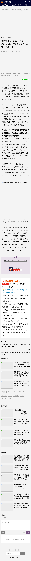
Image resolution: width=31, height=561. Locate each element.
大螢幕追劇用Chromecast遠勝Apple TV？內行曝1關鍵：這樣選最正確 (21, 412)
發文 (3, 107)
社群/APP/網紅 (23, 5)
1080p (9, 392)
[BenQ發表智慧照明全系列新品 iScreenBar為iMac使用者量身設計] (7, 497)
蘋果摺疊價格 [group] (16, 9)
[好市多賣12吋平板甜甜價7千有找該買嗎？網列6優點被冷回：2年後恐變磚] (7, 459)
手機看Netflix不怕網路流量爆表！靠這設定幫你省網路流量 (22, 432)
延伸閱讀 (4, 406)
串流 (22, 395)
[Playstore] (18, 550)
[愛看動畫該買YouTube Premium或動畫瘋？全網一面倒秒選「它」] (7, 443)
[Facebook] (9, 550)
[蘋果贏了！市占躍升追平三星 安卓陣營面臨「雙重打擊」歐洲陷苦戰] (7, 375)
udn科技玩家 (4, 37)
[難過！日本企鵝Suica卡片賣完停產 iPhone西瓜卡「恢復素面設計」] (7, 385)
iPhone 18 (4, 358)
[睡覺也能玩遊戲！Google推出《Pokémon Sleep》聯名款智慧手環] (7, 488)
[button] (27, 2)
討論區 (3, 515)
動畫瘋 (4, 395)
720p (15, 392)
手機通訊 (13, 5)
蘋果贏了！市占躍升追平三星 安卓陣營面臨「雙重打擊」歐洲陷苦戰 (21, 374)
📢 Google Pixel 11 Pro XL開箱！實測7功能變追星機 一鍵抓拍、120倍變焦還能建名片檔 (15, 298)
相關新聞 (4, 452)
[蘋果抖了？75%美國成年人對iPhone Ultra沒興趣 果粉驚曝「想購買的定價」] (7, 365)
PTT (10, 395)
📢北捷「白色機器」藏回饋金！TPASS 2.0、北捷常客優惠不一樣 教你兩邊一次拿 (14, 313)
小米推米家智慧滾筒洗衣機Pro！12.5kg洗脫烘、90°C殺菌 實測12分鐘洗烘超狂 (21, 467)
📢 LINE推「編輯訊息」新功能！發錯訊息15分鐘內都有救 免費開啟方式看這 (15, 333)
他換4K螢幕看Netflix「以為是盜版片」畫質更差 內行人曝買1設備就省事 (21, 421)
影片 (10, 399)
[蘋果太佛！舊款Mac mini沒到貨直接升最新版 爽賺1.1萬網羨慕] (7, 507)
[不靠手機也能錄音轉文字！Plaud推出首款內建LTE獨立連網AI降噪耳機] (7, 478)
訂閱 (23, 553)
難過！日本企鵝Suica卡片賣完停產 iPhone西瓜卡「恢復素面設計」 (21, 383)
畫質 (3, 392)
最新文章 (5, 5)
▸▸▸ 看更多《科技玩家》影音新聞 (15, 260)
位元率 (4, 399)
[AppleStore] (21, 550)
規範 (3, 532)
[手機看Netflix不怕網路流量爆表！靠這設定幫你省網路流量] (7, 433)
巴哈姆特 (21, 392)
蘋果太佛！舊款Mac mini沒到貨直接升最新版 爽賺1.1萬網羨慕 (22, 506)
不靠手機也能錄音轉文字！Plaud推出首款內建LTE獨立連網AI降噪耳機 (21, 477)
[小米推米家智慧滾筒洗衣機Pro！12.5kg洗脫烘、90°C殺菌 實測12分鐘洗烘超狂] (7, 469)
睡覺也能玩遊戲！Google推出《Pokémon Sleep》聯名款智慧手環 (21, 487)
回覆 (28, 532)
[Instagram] (12, 550)
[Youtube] (25, 2)
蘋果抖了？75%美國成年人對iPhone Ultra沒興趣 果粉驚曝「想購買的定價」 (22, 364)
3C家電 (9, 37)
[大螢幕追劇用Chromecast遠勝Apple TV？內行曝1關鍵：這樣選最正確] (7, 413)
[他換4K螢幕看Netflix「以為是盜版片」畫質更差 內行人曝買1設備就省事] (7, 422)
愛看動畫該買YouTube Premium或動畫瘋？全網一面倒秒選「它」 (22, 442)
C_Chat (16, 395)
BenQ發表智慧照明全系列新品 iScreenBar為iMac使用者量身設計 (22, 496)
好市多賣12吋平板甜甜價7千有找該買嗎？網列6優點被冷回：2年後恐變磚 (22, 458)
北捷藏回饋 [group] (5, 9)
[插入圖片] (24, 532)
